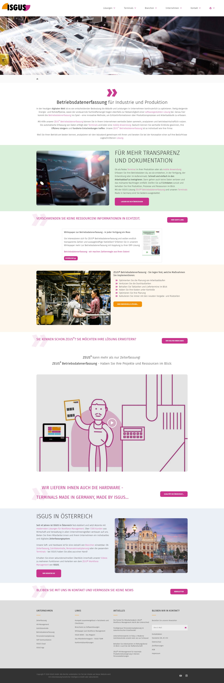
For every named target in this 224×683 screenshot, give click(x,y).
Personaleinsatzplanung (77, 548)
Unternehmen (172, 8)
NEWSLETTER (179, 592)
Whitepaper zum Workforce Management (90, 631)
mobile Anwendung (121, 125)
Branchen (149, 8)
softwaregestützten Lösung (157, 112)
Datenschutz (156, 642)
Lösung (120, 138)
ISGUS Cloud (41, 644)
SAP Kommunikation (43, 640)
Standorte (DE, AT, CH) (160, 638)
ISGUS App (40, 648)
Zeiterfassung (42, 548)
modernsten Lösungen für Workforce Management (60, 528)
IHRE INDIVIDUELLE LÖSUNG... (127, 304)
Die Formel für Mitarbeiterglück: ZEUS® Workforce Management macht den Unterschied (131, 621)
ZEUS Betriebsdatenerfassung (68, 121)
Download (69, 258)
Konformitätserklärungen (84, 643)
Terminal (131, 169)
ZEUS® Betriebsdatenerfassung (150, 189)
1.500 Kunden (96, 528)
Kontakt (194, 8)
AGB (153, 650)
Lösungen (107, 8)
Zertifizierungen (157, 646)
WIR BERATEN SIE (49, 573)
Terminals (128, 8)
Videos (104, 558)
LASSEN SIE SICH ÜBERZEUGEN (132, 202)
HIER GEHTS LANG (177, 220)
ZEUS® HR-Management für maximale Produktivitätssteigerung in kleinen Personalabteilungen (127, 654)
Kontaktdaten (157, 634)
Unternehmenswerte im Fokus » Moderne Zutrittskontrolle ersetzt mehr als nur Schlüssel (131, 637)
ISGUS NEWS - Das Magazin (85, 635)
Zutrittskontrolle (57, 548)
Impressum (156, 653)
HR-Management (42, 624)
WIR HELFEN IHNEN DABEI (175, 341)
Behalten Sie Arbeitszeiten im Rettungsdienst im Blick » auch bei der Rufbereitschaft (130, 645)
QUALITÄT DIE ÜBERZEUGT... (174, 494)
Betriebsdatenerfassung (59, 115)
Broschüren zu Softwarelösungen (87, 627)
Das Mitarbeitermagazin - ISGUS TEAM (89, 639)
